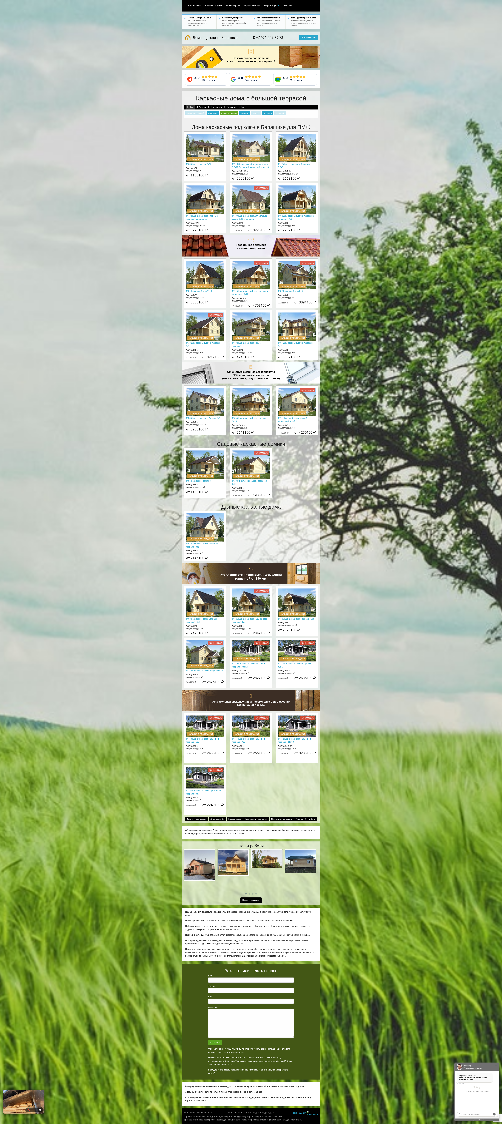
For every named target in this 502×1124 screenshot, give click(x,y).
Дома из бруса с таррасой (197, 819)
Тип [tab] (191, 107)
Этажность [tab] (216, 107)
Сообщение (213, 1007)
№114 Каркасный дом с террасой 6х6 (204, 670)
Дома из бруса (194, 5)
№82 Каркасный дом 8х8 (290, 291)
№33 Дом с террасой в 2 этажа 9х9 (203, 418)
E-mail (210, 997)
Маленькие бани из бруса (305, 819)
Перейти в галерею (250, 900)
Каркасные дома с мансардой (256, 819)
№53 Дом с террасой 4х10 (199, 164)
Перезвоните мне (308, 37)
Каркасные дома (213, 5)
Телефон (211, 986)
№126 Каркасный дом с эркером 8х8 (296, 619)
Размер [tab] (202, 107)
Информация (270, 5)
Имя (210, 976)
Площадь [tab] (231, 107)
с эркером (245, 113)
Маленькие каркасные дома (281, 819)
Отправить (215, 1042)
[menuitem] (194, 5)
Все (242, 107)
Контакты (288, 5)
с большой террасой (229, 113)
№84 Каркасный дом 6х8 (198, 481)
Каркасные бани (252, 5)
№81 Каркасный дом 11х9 (199, 291)
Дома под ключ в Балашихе (215, 37)
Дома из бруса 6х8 (217, 819)
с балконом (212, 113)
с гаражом (268, 113)
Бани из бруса (233, 5)
